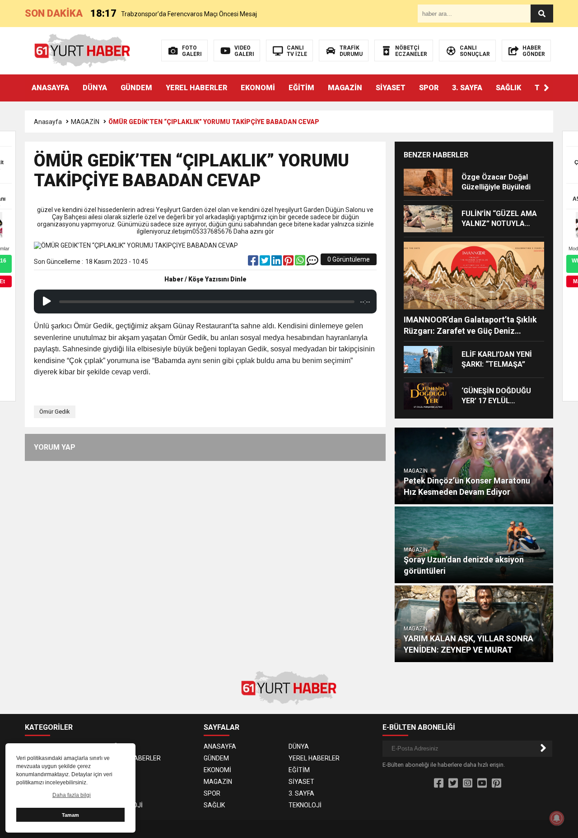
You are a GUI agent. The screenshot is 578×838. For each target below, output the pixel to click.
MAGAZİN (345, 87)
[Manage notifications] (557, 818)
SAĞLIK (508, 87)
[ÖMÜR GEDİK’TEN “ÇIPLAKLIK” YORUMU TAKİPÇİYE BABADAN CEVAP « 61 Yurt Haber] (82, 50)
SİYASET (391, 87)
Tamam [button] (70, 815)
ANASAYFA (50, 87)
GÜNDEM (136, 87)
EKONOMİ (258, 87)
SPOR (428, 87)
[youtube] (482, 783)
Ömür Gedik (54, 411)
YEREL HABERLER (196, 87)
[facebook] (254, 262)
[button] (546, 87)
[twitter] (265, 262)
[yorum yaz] (312, 262)
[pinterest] (289, 262)
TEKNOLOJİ (126, 805)
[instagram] (467, 783)
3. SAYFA (467, 87)
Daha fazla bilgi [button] (71, 795)
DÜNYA (95, 87)
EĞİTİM (301, 87)
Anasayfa (48, 121)
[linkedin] (277, 262)
